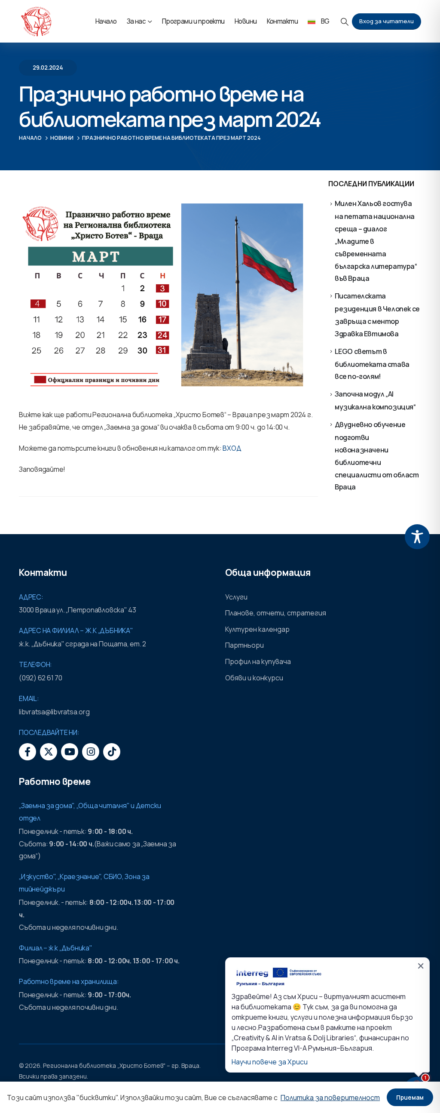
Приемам (410, 1097)
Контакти (282, 21)
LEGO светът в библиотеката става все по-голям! (372, 364)
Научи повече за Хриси (270, 1062)
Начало (106, 21)
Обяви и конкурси (254, 678)
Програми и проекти (193, 21)
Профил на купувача (258, 661)
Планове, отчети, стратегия (275, 613)
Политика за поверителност (330, 1097)
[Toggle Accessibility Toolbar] (417, 536)
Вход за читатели (386, 21)
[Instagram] (90, 751)
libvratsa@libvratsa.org (54, 711)
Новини (246, 21)
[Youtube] (69, 751)
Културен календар (257, 629)
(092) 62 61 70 (40, 678)
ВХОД (232, 448)
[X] (48, 751)
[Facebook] (27, 751)
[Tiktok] (111, 751)
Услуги (236, 597)
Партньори (244, 645)
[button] (345, 21)
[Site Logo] (36, 21)
